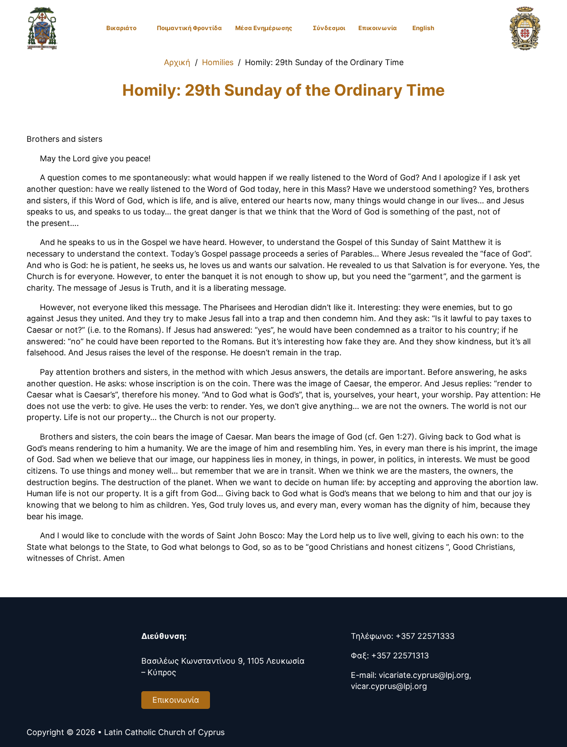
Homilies (217, 62)
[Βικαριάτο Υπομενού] (141, 28)
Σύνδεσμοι (329, 27)
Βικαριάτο (121, 27)
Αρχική (177, 62)
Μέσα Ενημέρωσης (263, 27)
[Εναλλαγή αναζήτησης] (483, 28)
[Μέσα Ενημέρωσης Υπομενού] (297, 28)
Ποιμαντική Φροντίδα (189, 27)
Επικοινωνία (377, 27)
